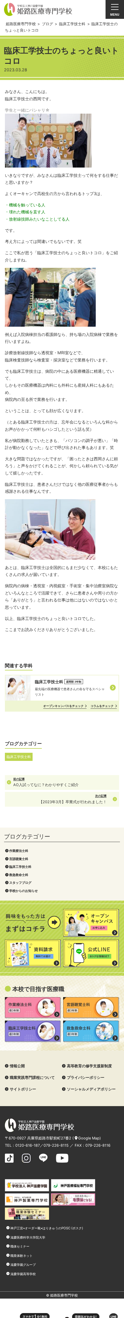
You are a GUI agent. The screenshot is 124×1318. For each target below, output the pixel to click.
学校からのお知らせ (23, 891)
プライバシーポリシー (85, 1077)
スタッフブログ (20, 883)
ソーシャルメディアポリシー (91, 1089)
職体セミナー (19, 1246)
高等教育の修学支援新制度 (89, 1066)
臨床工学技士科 (20, 867)
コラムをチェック (102, 706)
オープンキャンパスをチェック (63, 706)
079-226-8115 (56, 1145)
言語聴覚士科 (18, 859)
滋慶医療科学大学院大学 (27, 1237)
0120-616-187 (27, 1145)
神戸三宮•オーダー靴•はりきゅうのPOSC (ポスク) (46, 1228)
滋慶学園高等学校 (23, 1274)
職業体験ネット (21, 1256)
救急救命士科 (18, 875)
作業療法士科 (18, 851)
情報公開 (17, 1066)
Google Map (88, 1138)
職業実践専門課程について (32, 1077)
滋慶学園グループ (23, 1265)
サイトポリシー (23, 1089)
